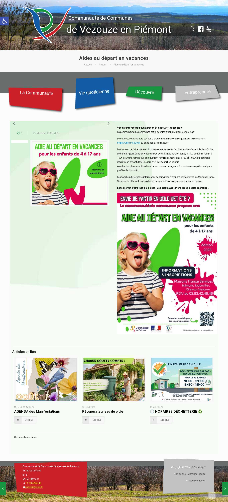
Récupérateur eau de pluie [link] (102, 411)
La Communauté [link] (36, 93)
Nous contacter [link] (197, 480)
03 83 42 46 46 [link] (33, 483)
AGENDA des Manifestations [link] (37, 411)
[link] (4, 21)
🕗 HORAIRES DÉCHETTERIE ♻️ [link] (176, 411)
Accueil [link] (88, 64)
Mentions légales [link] (196, 474)
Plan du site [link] (180, 474)
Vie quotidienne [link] (94, 92)
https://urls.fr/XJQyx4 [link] (128, 142)
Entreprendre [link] (197, 92)
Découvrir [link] (145, 92)
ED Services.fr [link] (198, 467)
